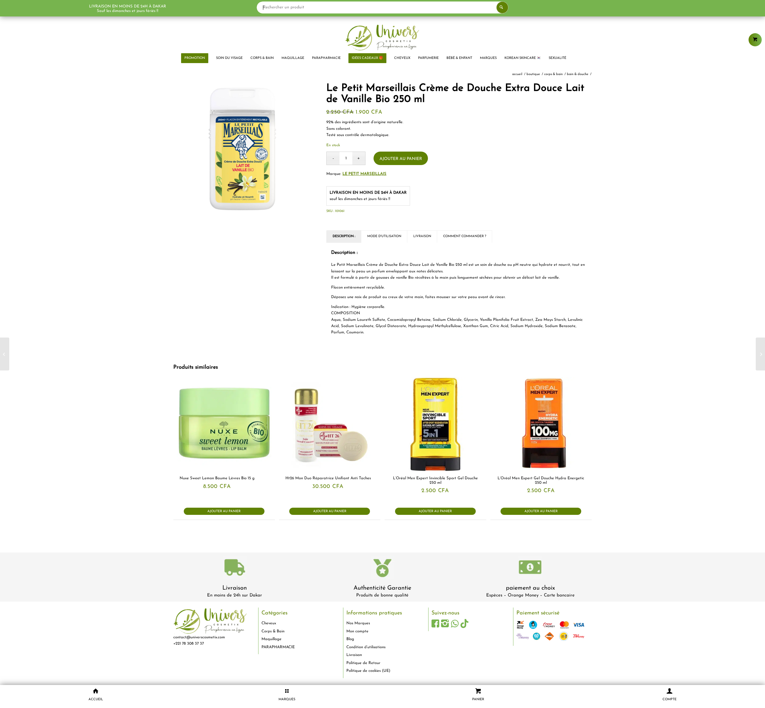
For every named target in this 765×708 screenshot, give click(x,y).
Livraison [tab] (422, 236)
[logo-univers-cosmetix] (382, 37)
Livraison (234, 588)
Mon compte (357, 631)
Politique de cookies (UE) (368, 671)
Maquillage (271, 639)
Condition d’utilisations (365, 647)
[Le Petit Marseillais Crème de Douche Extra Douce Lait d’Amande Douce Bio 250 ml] (760, 354)
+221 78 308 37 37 (188, 644)
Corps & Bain (272, 631)
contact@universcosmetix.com (199, 637)
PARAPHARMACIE (278, 647)
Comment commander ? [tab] (464, 236)
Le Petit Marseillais (364, 174)
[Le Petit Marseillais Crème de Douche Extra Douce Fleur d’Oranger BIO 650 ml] (4, 354)
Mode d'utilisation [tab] (384, 236)
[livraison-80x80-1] (235, 569)
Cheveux (268, 623)
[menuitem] (194, 58)
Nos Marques (358, 623)
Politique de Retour (363, 663)
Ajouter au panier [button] (224, 511)
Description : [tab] (344, 236)
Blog (350, 639)
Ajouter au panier (401, 159)
